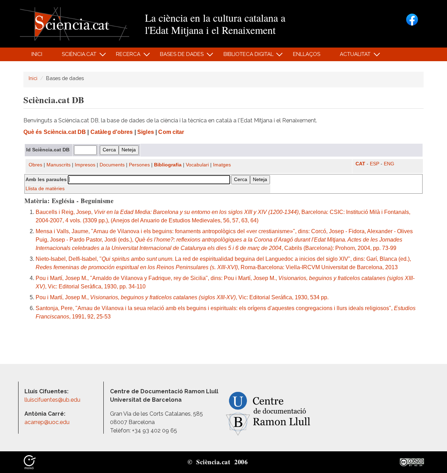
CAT (360, 163)
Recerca (124, 56)
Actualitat (351, 56)
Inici (36, 54)
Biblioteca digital (244, 56)
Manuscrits (58, 164)
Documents (112, 164)
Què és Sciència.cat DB (54, 132)
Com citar (171, 132)
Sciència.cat (75, 56)
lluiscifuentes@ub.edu (53, 399)
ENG (389, 163)
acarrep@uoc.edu (46, 422)
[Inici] (74, 23)
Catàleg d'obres (111, 132)
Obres (35, 164)
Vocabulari (197, 164)
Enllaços (306, 54)
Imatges (222, 164)
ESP (374, 163)
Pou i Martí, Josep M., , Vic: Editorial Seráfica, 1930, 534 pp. (182, 297)
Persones (139, 164)
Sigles (145, 132)
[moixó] (30, 462)
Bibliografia (168, 164)
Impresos (85, 164)
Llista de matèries (45, 188)
